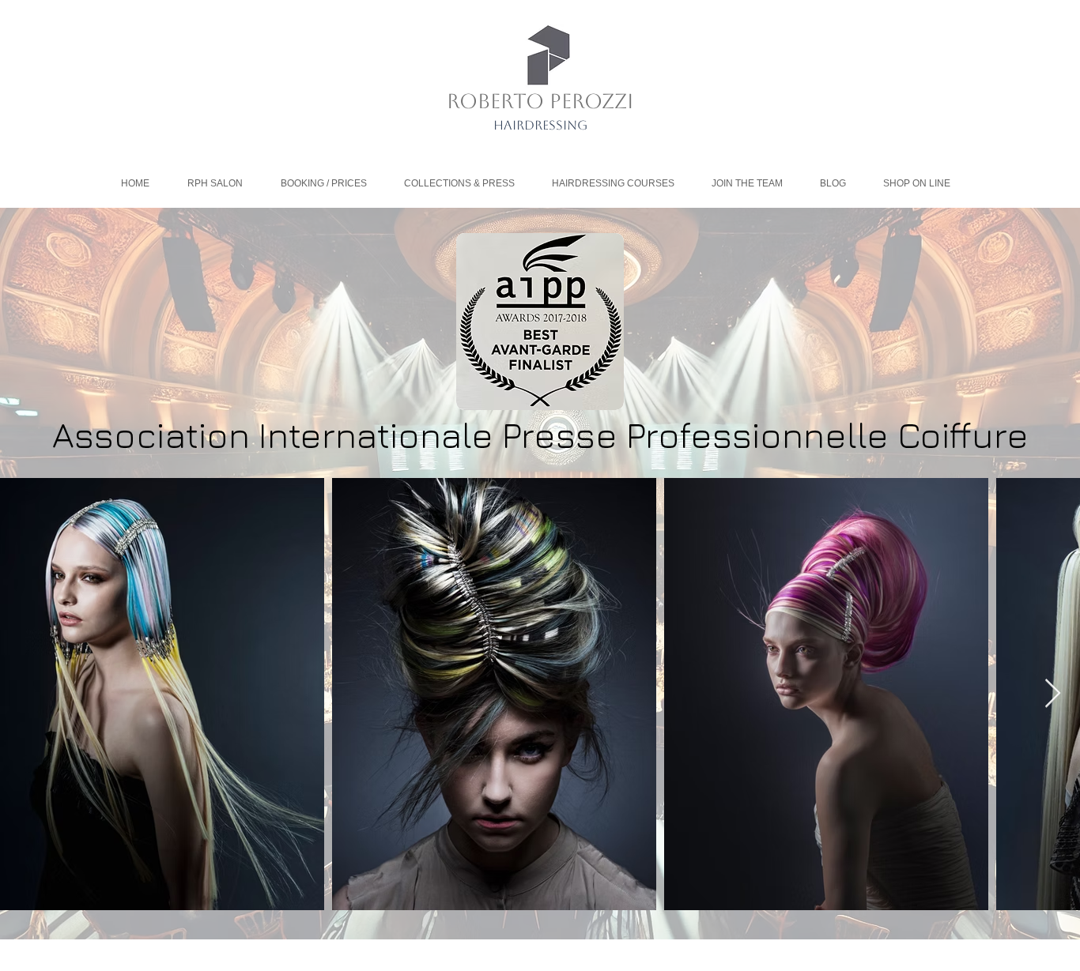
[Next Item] (1053, 694)
